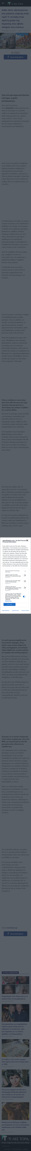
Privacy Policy (25, 610)
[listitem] (15, 571)
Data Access (15, 610)
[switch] (24, 575)
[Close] (27, 540)
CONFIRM (9, 604)
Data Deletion (5, 610)
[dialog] (15, 575)
